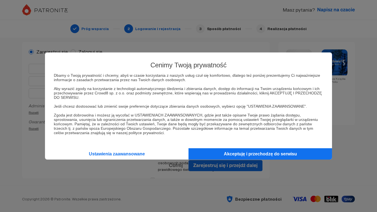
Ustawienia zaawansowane (117, 154)
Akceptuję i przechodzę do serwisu (260, 154)
